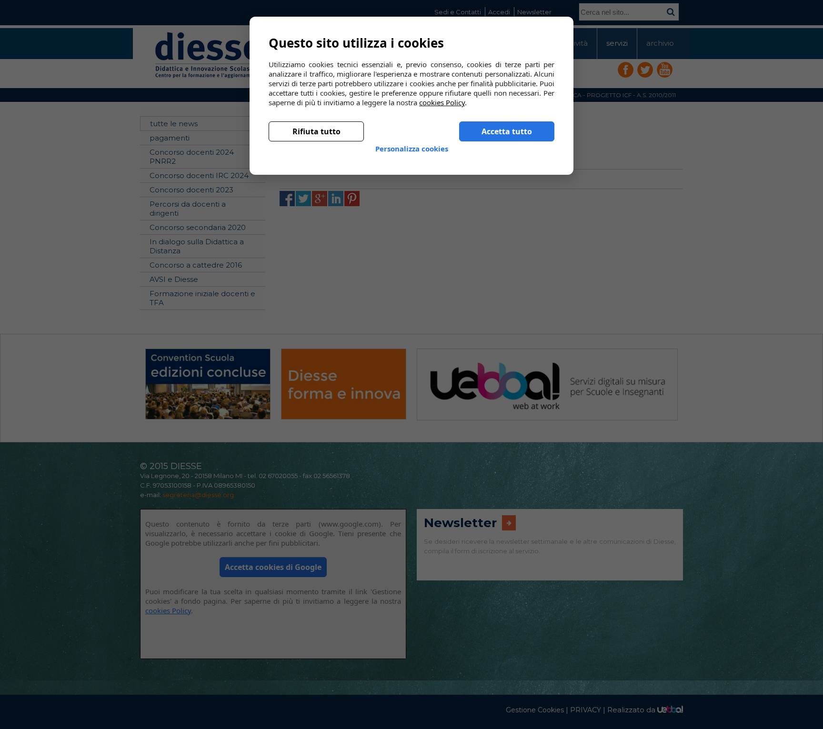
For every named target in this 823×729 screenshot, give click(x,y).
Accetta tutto (507, 124)
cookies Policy (442, 95)
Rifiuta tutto (316, 124)
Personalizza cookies (411, 141)
